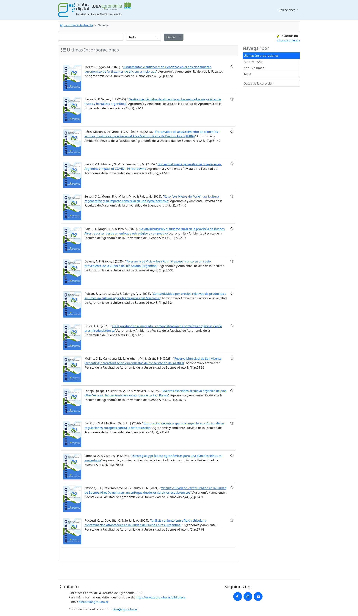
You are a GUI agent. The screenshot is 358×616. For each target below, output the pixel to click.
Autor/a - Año (253, 62)
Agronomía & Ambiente (76, 25)
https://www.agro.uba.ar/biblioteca (160, 597)
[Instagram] (248, 596)
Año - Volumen (254, 68)
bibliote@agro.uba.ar (94, 602)
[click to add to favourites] (232, 66)
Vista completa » (288, 40)
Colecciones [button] (287, 10)
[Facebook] (237, 596)
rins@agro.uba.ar (125, 609)
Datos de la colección (259, 83)
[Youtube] (258, 596)
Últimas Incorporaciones (261, 56)
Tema (247, 74)
